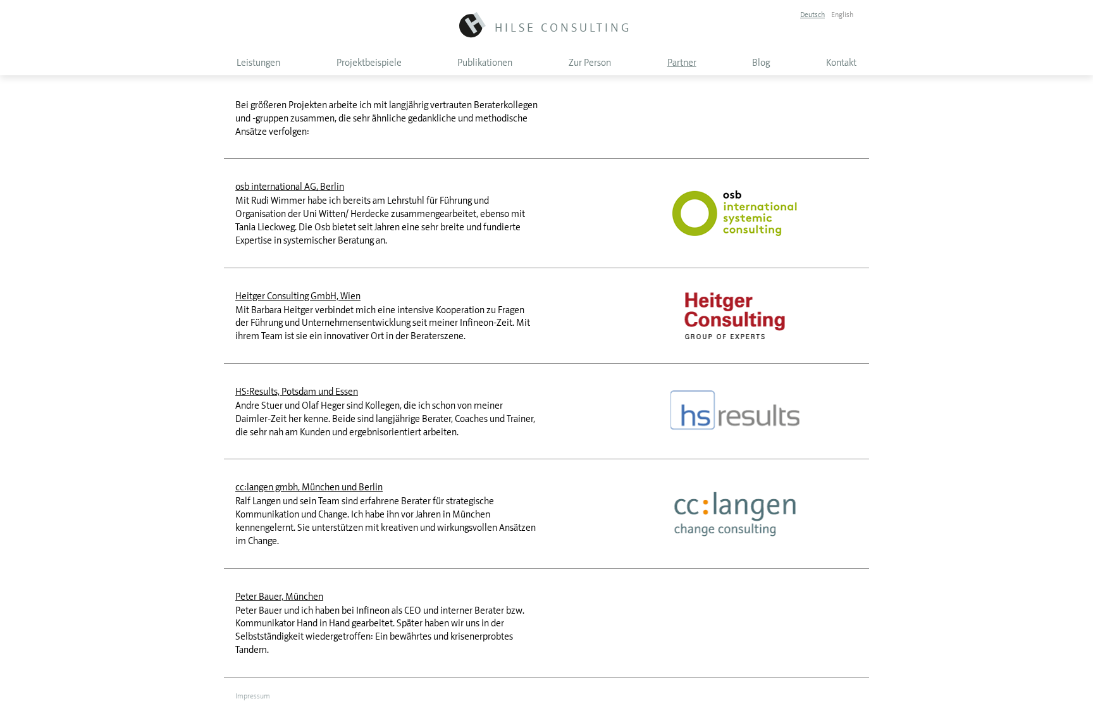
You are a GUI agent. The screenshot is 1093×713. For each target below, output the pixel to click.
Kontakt (841, 62)
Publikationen (484, 62)
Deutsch (812, 14)
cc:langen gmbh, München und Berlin (309, 487)
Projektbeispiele (369, 62)
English (842, 14)
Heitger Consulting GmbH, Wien (298, 296)
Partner (681, 62)
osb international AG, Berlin (289, 186)
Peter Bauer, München (279, 596)
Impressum (252, 696)
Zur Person (590, 62)
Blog (761, 62)
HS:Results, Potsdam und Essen (296, 391)
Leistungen (258, 62)
